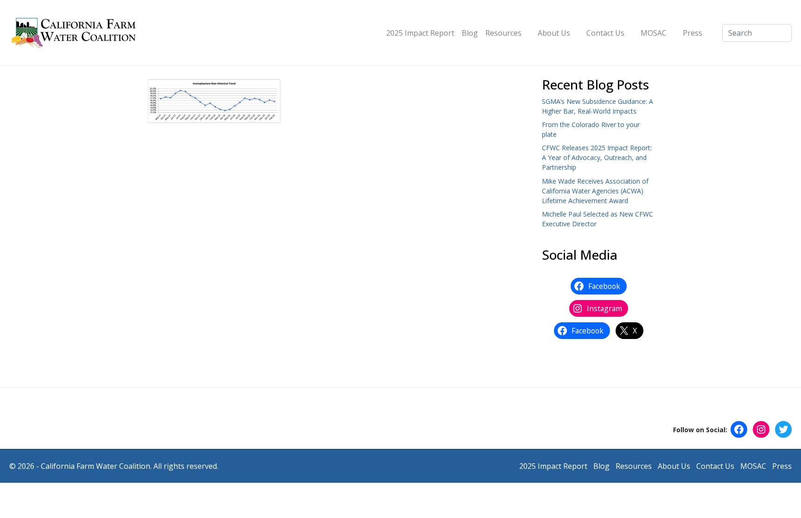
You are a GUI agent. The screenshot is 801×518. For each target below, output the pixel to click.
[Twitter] (783, 429)
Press (692, 33)
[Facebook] (739, 429)
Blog (470, 33)
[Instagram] (761, 429)
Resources (503, 33)
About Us (554, 33)
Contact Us (605, 33)
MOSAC (654, 33)
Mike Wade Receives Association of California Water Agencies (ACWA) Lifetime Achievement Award (595, 191)
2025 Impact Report (420, 33)
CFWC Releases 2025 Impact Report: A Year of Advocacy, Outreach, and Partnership (597, 157)
